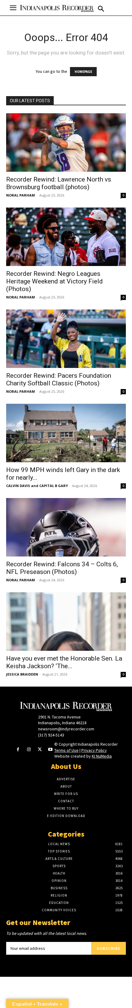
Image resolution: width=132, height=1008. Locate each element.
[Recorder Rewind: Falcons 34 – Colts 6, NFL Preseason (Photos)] (66, 527)
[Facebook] (18, 750)
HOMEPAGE (83, 71)
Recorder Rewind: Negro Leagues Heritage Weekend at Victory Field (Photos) (54, 281)
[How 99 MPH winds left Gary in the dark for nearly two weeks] (66, 433)
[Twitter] (40, 750)
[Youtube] (50, 750)
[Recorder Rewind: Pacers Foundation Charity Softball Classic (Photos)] (66, 338)
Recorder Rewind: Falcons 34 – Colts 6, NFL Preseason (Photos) (62, 567)
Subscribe (108, 948)
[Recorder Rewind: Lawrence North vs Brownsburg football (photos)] (66, 142)
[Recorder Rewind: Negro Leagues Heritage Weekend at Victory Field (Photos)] (66, 237)
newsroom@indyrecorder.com (66, 729)
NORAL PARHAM (20, 195)
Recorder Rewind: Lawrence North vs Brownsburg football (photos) (58, 183)
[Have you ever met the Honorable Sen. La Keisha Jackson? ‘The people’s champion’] (66, 621)
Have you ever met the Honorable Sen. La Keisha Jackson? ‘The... (64, 662)
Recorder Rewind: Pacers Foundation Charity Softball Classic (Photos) (58, 379)
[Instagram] (29, 750)
